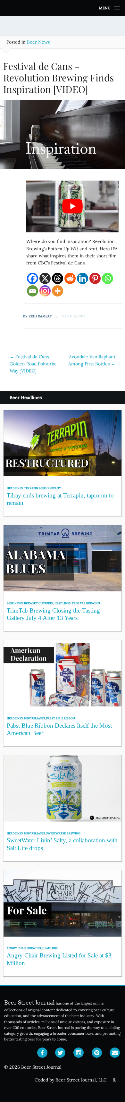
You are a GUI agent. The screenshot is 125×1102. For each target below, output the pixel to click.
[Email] (32, 290)
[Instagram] (45, 290)
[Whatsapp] (107, 278)
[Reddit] (70, 278)
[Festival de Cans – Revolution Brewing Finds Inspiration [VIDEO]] (62, 137)
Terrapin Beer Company (42, 488)
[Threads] (57, 278)
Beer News (38, 42)
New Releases (34, 718)
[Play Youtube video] (72, 206)
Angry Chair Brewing (24, 948)
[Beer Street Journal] (62, 8)
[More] (57, 290)
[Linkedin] (82, 278)
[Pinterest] (95, 278)
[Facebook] (32, 278)
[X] (45, 278)
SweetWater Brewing (63, 833)
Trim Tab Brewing (86, 603)
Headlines (15, 488)
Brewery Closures (38, 603)
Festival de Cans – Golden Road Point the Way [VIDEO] (33, 364)
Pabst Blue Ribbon (60, 718)
